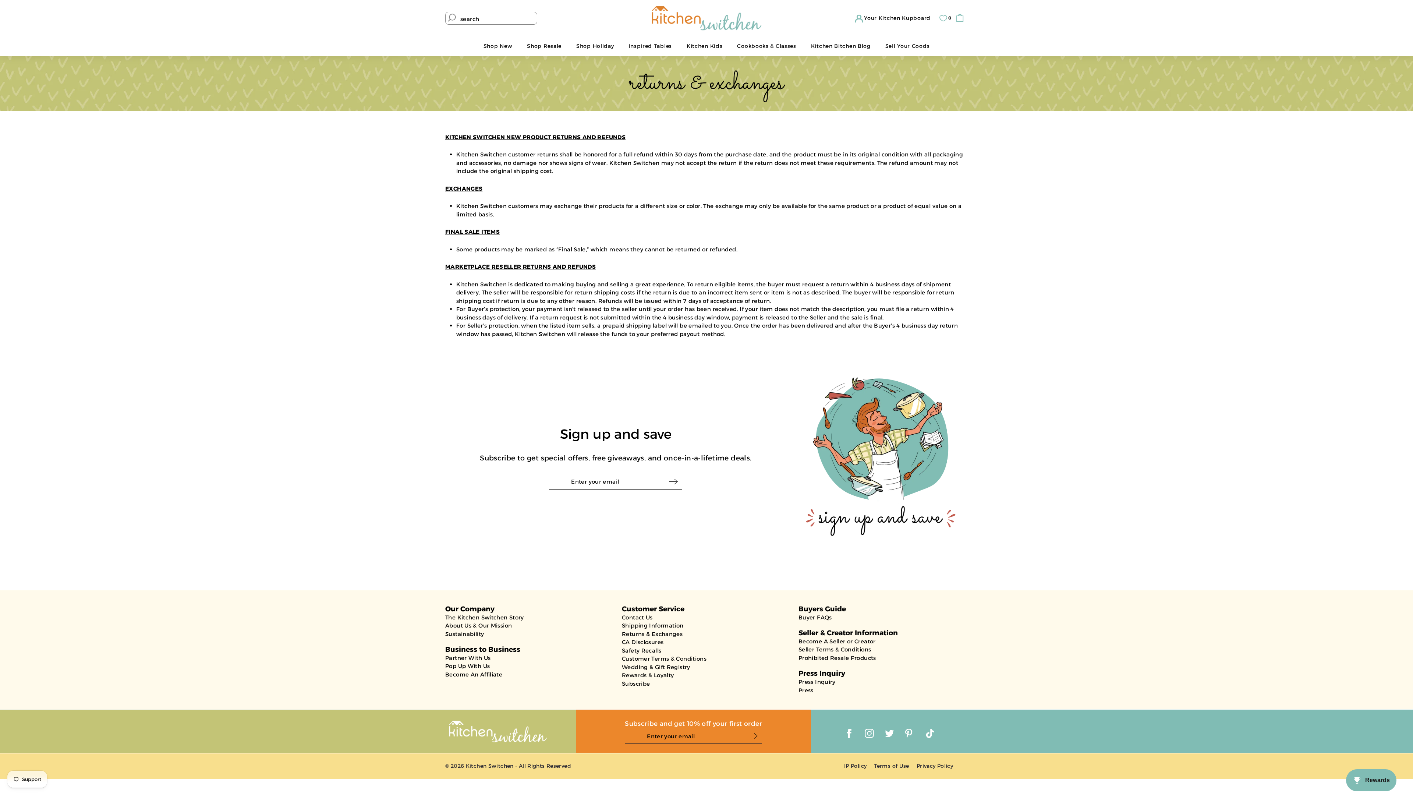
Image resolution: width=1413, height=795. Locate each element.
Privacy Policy (935, 766)
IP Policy (855, 766)
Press (806, 690)
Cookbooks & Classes (766, 46)
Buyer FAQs (815, 617)
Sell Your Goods (907, 46)
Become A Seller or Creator (837, 641)
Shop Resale (544, 46)
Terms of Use (891, 766)
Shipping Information (653, 625)
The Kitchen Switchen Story (484, 617)
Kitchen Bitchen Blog (841, 46)
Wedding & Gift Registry (656, 667)
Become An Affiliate (473, 674)
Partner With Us (468, 657)
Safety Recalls (641, 650)
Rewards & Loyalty (648, 675)
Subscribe (636, 683)
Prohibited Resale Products (837, 657)
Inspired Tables (650, 46)
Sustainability (464, 633)
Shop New (498, 46)
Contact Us (637, 617)
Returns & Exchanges (652, 633)
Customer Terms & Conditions (664, 658)
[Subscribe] (675, 482)
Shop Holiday (595, 46)
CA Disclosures (642, 642)
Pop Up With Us (467, 665)
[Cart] (961, 18)
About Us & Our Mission (478, 625)
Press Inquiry (817, 681)
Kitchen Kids (704, 46)
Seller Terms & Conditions (834, 649)
